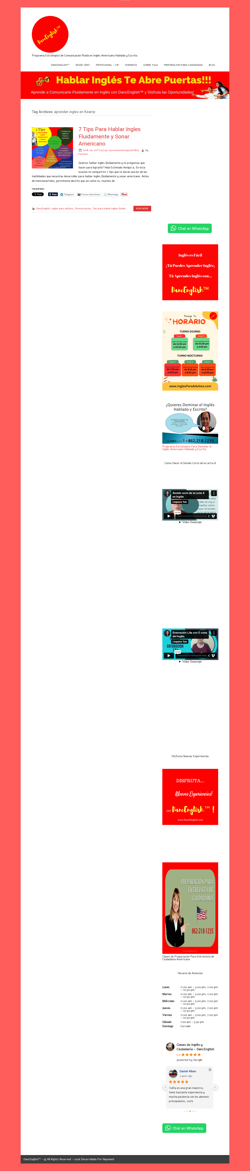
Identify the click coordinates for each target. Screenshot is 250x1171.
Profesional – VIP (107, 65)
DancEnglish (43, 208)
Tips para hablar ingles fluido (109, 208)
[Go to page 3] (193, 1111)
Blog (212, 65)
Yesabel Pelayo (190, 1071)
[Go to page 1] (187, 1111)
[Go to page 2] (190, 1111)
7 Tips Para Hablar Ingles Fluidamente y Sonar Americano (110, 136)
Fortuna (83, 154)
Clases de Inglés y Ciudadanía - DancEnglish (195, 1047)
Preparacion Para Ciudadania (183, 65)
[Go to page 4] (196, 1111)
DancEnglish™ (60, 65)
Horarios (131, 65)
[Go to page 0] (184, 1111)
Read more (142, 208)
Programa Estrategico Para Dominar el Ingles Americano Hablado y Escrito (186, 448)
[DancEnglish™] (50, 52)
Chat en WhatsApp (193, 228)
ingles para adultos (62, 208)
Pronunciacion (83, 208)
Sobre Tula (150, 65)
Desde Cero (83, 65)
